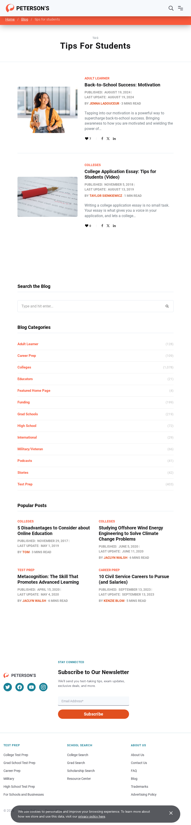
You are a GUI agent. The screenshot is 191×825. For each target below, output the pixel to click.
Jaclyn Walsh (115, 557)
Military (8, 779)
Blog (24, 19)
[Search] (171, 8)
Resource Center (79, 779)
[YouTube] (31, 687)
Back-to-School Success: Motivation (122, 85)
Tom (26, 552)
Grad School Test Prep (19, 763)
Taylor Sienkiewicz (105, 196)
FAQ (134, 771)
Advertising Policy (144, 794)
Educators (25, 379)
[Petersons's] (27, 8)
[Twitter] (108, 138)
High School (26, 426)
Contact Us (139, 763)
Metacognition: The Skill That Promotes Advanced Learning (48, 579)
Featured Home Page (33, 391)
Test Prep (24, 484)
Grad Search (76, 763)
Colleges (93, 165)
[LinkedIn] (114, 138)
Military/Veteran (30, 449)
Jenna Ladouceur (104, 103)
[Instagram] (43, 687)
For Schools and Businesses (23, 794)
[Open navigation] (180, 8)
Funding (23, 402)
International (27, 437)
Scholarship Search (81, 771)
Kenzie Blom (114, 601)
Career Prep (26, 356)
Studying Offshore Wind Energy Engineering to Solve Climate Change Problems (131, 533)
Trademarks (139, 786)
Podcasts (24, 461)
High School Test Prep (19, 786)
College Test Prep (15, 755)
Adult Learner (97, 78)
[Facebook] (102, 138)
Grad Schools (27, 414)
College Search (77, 755)
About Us (137, 755)
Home (10, 19)
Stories (22, 472)
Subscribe (93, 714)
